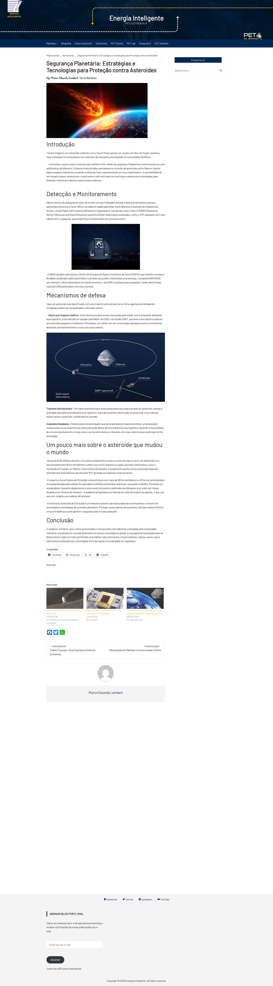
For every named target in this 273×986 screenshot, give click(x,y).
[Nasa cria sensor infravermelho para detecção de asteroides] (105, 598)
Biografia (66, 43)
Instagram (146, 899)
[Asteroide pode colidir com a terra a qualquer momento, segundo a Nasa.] (145, 598)
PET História (161, 43)
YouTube (164, 899)
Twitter (129, 899)
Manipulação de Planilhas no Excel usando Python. (135, 650)
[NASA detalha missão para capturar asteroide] (64, 598)
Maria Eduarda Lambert (64, 78)
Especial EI (145, 43)
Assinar (55, 960)
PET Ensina (117, 43)
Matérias (51, 43)
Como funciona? (83, 43)
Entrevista (101, 43)
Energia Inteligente (136, 18)
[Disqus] (105, 752)
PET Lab (131, 43)
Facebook (111, 899)
